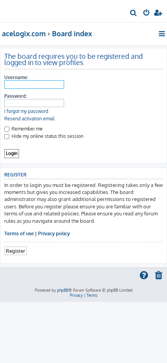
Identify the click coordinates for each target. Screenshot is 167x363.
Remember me (26, 129)
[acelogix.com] (18, 10)
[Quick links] (162, 33)
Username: (16, 77)
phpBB (62, 290)
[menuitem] (133, 14)
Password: (15, 96)
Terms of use (19, 233)
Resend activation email (29, 119)
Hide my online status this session (47, 136)
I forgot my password (26, 111)
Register (15, 250)
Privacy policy (54, 233)
